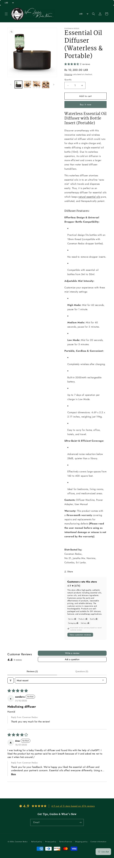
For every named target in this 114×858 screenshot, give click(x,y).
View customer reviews (80, 635)
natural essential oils (89, 196)
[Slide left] (10, 84)
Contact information (98, 841)
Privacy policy (50, 841)
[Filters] (10, 680)
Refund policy (36, 841)
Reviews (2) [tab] (32, 671)
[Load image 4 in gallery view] (45, 84)
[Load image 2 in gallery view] (27, 84)
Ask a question (72, 659)
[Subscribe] (80, 822)
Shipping (68, 74)
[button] (6, 14)
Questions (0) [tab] (81, 671)
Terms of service (65, 841)
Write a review (72, 653)
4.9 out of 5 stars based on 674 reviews (73, 806)
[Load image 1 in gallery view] (18, 84)
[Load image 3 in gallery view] (36, 84)
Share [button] (70, 571)
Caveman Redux (21, 841)
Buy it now (85, 104)
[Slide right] (53, 84)
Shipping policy (81, 841)
